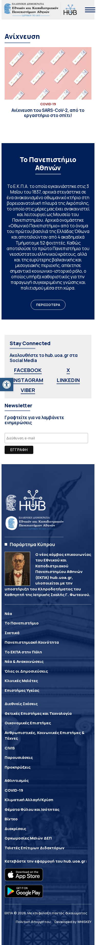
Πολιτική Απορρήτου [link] (33, 921)
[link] (6, 384)
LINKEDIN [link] (68, 380)
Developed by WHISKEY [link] (73, 921)
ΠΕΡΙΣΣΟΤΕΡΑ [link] (48, 304)
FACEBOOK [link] (28, 370)
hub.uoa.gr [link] (74, 861)
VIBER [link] (28, 390)
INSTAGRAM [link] (28, 380)
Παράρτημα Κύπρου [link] (32, 544)
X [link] (68, 370)
